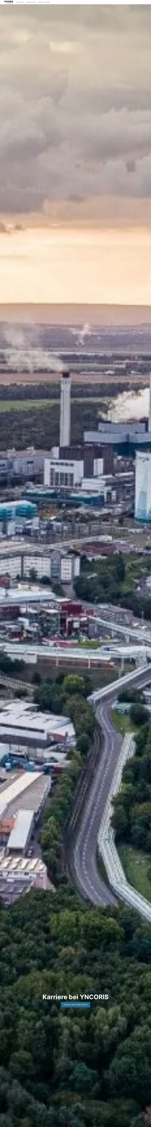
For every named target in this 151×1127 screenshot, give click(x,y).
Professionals (20, 2)
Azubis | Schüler (31, 2)
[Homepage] (8, 2)
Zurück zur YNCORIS (44, 2)
